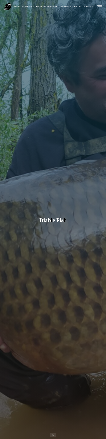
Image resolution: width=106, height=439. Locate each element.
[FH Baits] (7, 6)
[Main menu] (99, 6)
